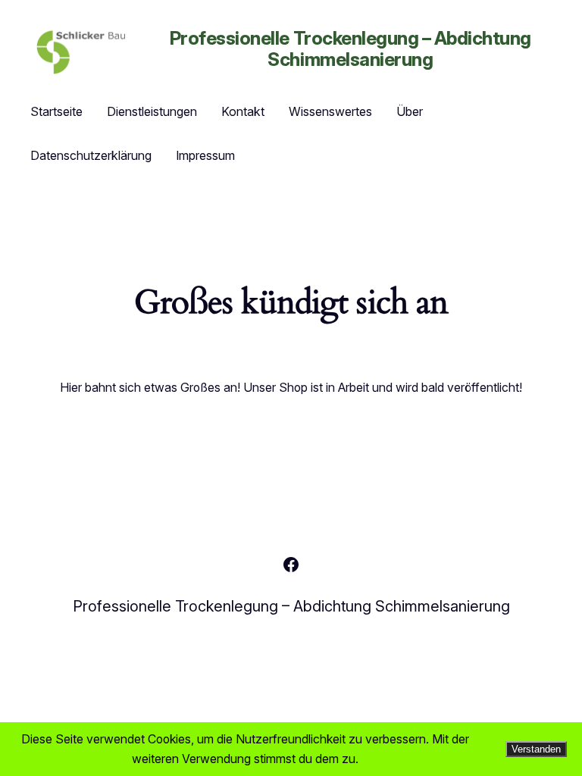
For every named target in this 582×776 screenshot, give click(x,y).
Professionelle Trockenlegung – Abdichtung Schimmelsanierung (350, 48)
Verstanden (536, 749)
